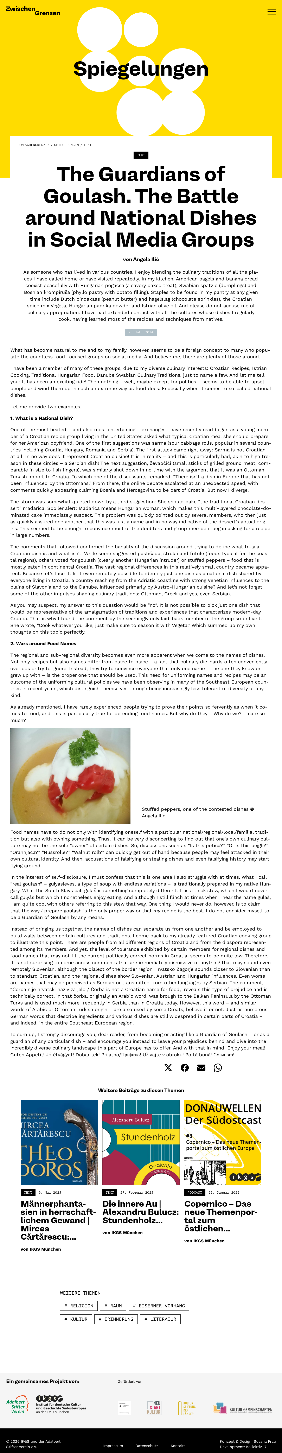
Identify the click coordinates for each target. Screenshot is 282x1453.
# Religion (78, 1305)
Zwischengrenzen (34, 145)
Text (87, 145)
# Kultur (76, 1319)
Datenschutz (146, 1446)
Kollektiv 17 (256, 1447)
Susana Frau (265, 1441)
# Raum (113, 1305)
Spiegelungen (66, 145)
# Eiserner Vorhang (159, 1305)
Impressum (113, 1446)
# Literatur (160, 1319)
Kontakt (178, 1446)
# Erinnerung (116, 1319)
